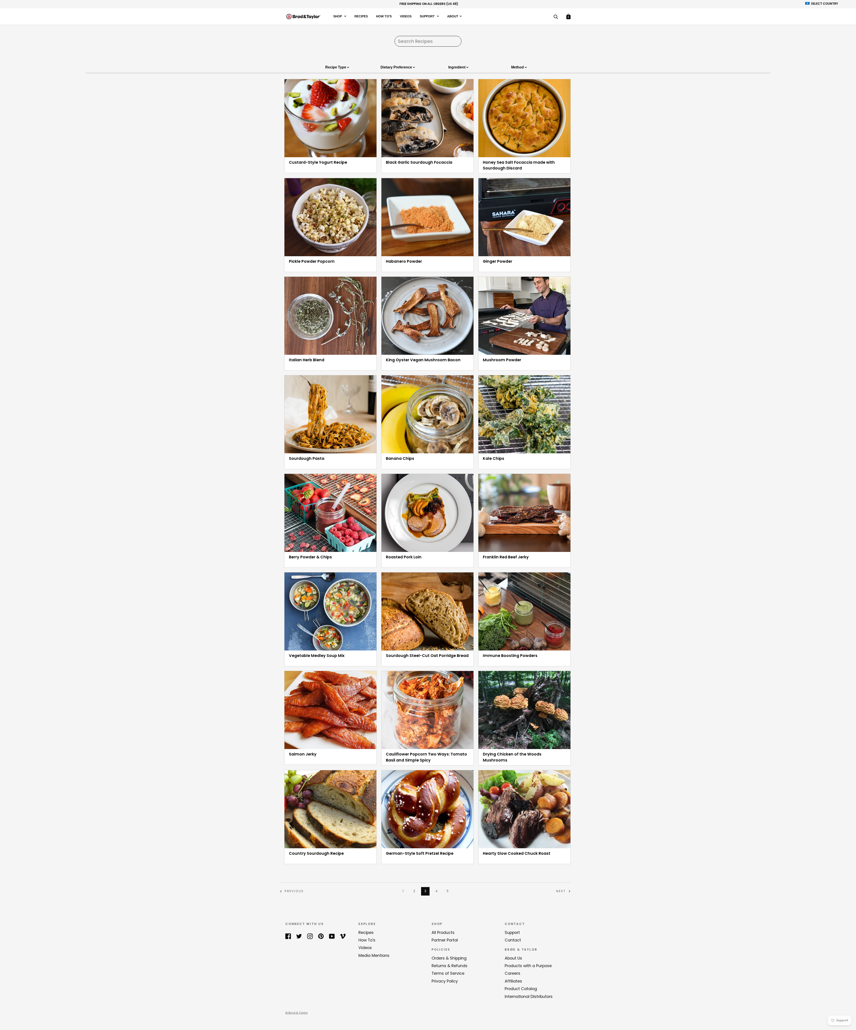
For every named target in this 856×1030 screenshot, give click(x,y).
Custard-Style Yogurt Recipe (318, 162)
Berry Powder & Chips (310, 557)
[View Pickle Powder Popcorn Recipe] (330, 217)
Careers (512, 973)
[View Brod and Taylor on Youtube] (332, 936)
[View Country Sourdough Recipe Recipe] (330, 809)
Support (428, 16)
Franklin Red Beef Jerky (506, 557)
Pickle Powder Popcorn (312, 261)
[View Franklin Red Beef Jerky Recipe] (524, 513)
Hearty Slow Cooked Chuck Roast (516, 853)
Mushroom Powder (502, 360)
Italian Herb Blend (306, 360)
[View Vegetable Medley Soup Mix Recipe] (330, 611)
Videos (406, 16)
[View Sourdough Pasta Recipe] (330, 414)
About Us (513, 958)
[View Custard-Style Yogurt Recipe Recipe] (330, 118)
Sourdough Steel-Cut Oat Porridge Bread (427, 655)
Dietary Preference (397, 67)
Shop (338, 16)
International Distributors (529, 996)
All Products (443, 932)
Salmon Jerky (303, 754)
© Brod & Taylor (296, 1013)
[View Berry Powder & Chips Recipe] (330, 513)
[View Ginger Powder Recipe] (524, 217)
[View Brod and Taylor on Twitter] (299, 936)
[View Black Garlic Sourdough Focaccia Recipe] (427, 118)
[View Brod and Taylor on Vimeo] (343, 936)
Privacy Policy (445, 981)
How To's (384, 16)
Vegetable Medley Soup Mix (317, 655)
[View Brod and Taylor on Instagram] (310, 936)
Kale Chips (493, 458)
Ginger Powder (497, 261)
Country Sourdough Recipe (316, 853)
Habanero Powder (404, 261)
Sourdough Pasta (306, 458)
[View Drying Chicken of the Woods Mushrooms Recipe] (524, 710)
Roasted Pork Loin (404, 557)
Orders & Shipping (449, 958)
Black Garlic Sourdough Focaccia (419, 162)
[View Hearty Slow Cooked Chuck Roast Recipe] (524, 809)
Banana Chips (400, 458)
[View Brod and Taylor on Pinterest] (321, 936)
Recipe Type (336, 67)
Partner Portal (445, 940)
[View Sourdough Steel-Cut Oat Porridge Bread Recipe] (427, 611)
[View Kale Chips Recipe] (524, 414)
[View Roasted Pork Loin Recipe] (427, 513)
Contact (513, 940)
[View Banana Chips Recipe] (427, 414)
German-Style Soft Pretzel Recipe (419, 853)
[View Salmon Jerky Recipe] (330, 710)
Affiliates (513, 981)
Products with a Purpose (528, 965)
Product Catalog (521, 988)
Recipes (361, 16)
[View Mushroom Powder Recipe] (524, 316)
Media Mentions (373, 955)
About (452, 16)
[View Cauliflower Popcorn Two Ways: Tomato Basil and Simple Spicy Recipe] (427, 710)
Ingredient (457, 67)
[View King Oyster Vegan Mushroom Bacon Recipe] (427, 316)
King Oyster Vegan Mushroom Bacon (423, 360)
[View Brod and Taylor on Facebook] (288, 936)
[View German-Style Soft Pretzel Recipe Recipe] (427, 809)
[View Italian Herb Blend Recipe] (330, 316)
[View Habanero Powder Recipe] (427, 217)
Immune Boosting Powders (510, 655)
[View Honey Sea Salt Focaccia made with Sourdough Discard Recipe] (524, 118)
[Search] (556, 17)
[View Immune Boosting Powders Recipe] (524, 611)
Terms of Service (448, 973)
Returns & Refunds (449, 965)
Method (518, 67)
